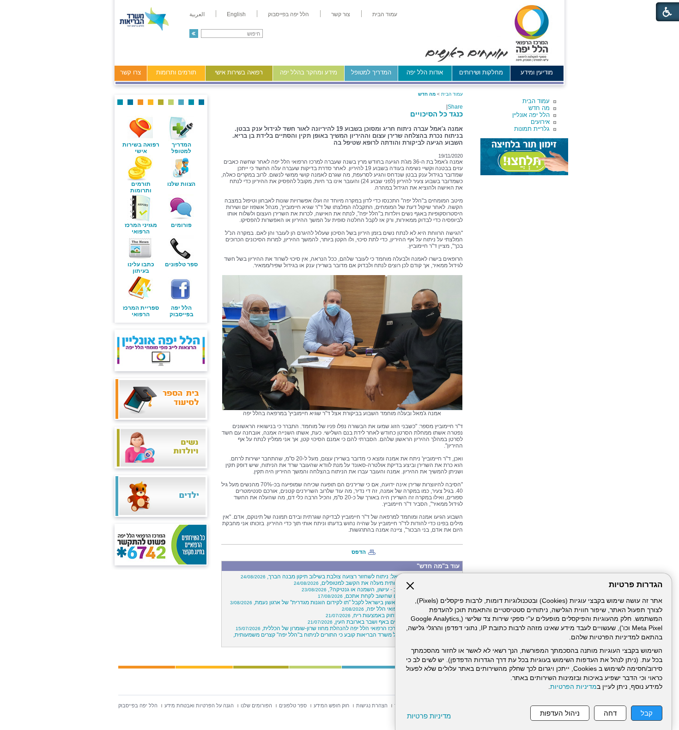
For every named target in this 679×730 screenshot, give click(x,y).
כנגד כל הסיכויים (436, 114)
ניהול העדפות (560, 713)
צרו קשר (130, 72)
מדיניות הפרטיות (573, 686)
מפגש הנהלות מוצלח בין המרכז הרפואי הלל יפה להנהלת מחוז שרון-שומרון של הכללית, (348, 628)
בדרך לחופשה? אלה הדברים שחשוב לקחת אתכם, (389, 596)
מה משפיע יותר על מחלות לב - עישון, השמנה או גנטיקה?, (381, 589)
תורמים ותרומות (176, 72)
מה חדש (539, 107)
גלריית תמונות (532, 128)
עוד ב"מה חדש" (438, 566)
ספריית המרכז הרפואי (141, 311)
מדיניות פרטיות (429, 716)
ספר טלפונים (181, 264)
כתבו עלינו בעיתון (140, 267)
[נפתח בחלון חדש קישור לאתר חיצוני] (524, 156)
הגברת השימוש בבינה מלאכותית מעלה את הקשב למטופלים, (377, 583)
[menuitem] (384, 14)
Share (455, 107)
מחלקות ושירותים (481, 72)
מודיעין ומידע (537, 72)
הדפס (359, 552)
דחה (610, 713)
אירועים (540, 121)
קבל (647, 713)
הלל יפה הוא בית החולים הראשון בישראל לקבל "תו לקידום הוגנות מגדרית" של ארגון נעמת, (345, 602)
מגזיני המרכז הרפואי (141, 228)
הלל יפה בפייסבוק (182, 311)
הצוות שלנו (181, 184)
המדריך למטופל (371, 72)
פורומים (181, 225)
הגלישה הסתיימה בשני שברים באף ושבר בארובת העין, (384, 622)
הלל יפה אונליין (531, 114)
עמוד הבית (536, 101)
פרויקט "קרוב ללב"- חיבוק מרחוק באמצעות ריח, (393, 615)
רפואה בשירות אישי (239, 72)
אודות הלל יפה (424, 72)
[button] (193, 33)
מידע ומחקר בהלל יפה (308, 72)
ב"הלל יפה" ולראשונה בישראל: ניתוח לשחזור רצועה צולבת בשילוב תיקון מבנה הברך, (350, 576)
